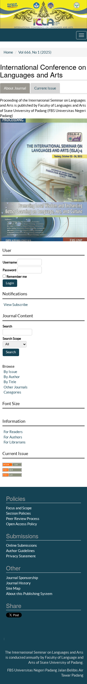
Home (8, 52)
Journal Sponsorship (22, 578)
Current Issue (45, 88)
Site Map (13, 588)
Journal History (18, 583)
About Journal (15, 88)
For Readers (13, 432)
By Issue (10, 372)
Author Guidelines (20, 551)
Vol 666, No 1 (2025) (34, 52)
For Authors (13, 437)
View (8, 305)
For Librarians (15, 442)
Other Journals (16, 387)
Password (9, 270)
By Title (10, 382)
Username (10, 262)
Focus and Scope (19, 508)
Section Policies (18, 513)
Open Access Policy (21, 524)
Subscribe (20, 305)
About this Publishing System (29, 594)
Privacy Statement (21, 556)
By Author (12, 377)
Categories (12, 392)
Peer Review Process (22, 519)
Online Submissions (21, 545)
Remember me (17, 276)
